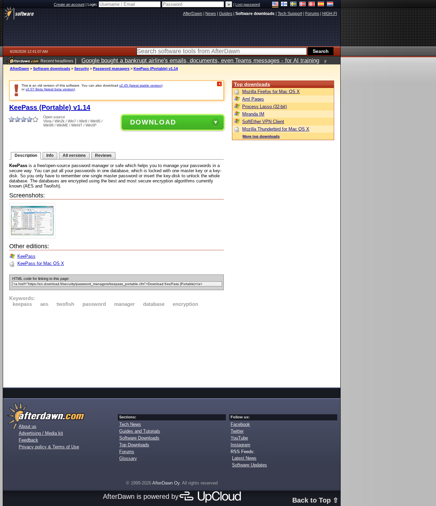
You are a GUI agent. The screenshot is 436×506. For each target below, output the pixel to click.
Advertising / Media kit (41, 433)
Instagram (240, 444)
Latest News (244, 458)
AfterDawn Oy (166, 483)
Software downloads (51, 68)
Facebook (240, 424)
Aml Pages (253, 99)
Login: (93, 4)
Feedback (28, 440)
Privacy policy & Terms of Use (49, 446)
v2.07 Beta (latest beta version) (50, 89)
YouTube (239, 438)
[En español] (321, 5)
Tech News (130, 424)
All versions (74, 155)
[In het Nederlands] (330, 5)
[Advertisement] (116, 346)
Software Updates (249, 464)
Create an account (69, 4)
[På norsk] (302, 5)
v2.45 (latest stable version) (140, 85)
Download (153, 122)
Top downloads (252, 84)
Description (26, 155)
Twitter (237, 431)
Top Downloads (134, 444)
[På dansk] (312, 5)
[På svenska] (293, 5)
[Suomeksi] (284, 5)
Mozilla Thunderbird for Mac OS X (275, 129)
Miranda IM (253, 114)
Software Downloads (139, 438)
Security (81, 68)
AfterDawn (19, 68)
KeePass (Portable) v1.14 (156, 68)
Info (49, 155)
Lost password (247, 4)
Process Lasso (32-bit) (264, 106)
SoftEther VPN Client (263, 121)
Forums (126, 451)
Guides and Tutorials (139, 431)
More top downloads (261, 136)
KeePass (26, 256)
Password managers (111, 68)
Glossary (128, 458)
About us (27, 426)
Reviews (103, 155)
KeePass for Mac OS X (40, 263)
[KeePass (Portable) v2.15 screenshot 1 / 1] (34, 236)
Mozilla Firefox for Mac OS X (271, 91)
